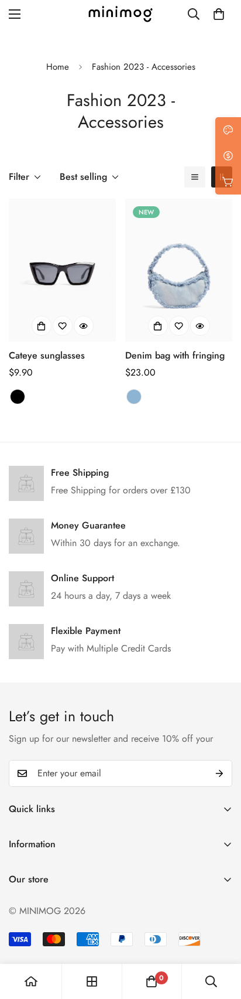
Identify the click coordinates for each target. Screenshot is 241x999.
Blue (134, 397)
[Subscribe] (219, 773)
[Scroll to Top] (220, 937)
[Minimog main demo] (120, 14)
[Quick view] (84, 326)
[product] (31, 981)
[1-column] (194, 176)
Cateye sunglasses (47, 355)
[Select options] (41, 326)
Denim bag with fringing (175, 355)
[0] (218, 14)
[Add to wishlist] (63, 326)
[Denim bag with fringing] (178, 270)
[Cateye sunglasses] (62, 270)
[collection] (92, 981)
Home (57, 66)
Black (18, 397)
